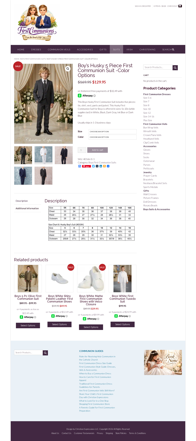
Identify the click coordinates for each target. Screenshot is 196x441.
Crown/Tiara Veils (152, 135)
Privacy (100, 433)
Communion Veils (59, 49)
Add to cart (97, 150)
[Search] (175, 67)
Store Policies (120, 433)
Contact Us (66, 433)
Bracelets (148, 179)
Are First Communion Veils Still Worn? (97, 390)
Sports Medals (150, 187)
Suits (116, 49)
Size (80, 131)
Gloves (146, 149)
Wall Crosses (150, 194)
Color (81, 136)
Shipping (109, 433)
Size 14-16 (148, 116)
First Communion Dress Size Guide (95, 363)
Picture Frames (151, 197)
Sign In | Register (143, 6)
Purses (146, 164)
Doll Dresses (149, 201)
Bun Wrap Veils (150, 127)
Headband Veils (151, 138)
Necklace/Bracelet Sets (155, 183)
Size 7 (146, 101)
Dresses (36, 49)
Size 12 (147, 112)
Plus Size (147, 120)
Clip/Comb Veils (151, 142)
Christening (147, 49)
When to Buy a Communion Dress (95, 373)
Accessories (85, 49)
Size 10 (147, 109)
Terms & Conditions (137, 433)
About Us (55, 433)
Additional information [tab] (27, 208)
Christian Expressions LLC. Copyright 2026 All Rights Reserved (102, 429)
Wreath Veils (149, 131)
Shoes (146, 153)
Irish (129, 49)
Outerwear (149, 161)
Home (20, 49)
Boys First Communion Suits (33, 59)
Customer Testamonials (84, 433)
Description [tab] (22, 200)
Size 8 (146, 105)
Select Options (28, 325)
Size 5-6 (147, 97)
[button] (68, 68)
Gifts (103, 49)
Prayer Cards (150, 175)
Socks (146, 157)
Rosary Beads (150, 205)
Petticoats (148, 168)
